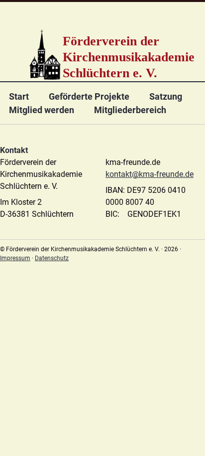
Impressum (15, 258)
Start (19, 96)
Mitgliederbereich (130, 110)
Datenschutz (52, 258)
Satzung (165, 96)
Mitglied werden (41, 110)
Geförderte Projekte (89, 96)
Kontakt (14, 150)
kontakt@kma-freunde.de (149, 174)
